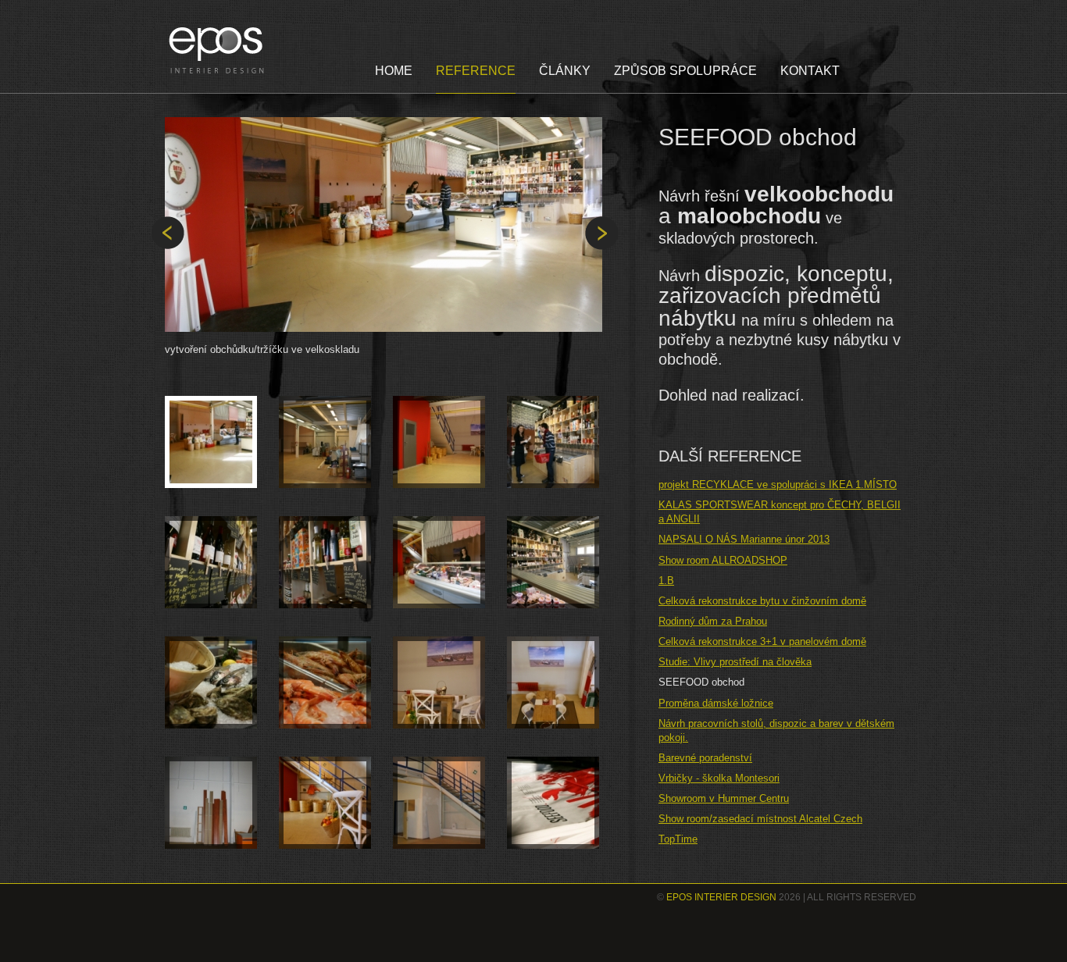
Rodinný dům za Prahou (712, 621)
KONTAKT (810, 70)
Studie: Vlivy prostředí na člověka (735, 662)
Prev (167, 233)
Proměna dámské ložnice (715, 703)
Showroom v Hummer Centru (723, 798)
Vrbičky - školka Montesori (719, 778)
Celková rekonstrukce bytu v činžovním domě (762, 601)
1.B (666, 580)
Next (602, 233)
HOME (393, 70)
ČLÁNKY (565, 70)
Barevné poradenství (705, 758)
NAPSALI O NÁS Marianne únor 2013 (744, 539)
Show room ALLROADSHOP (722, 560)
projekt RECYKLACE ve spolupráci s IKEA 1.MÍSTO (777, 484)
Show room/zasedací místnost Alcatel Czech (760, 819)
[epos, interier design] (219, 50)
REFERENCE (476, 70)
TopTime (678, 839)
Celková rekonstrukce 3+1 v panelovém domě (762, 641)
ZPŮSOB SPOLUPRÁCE (685, 70)
